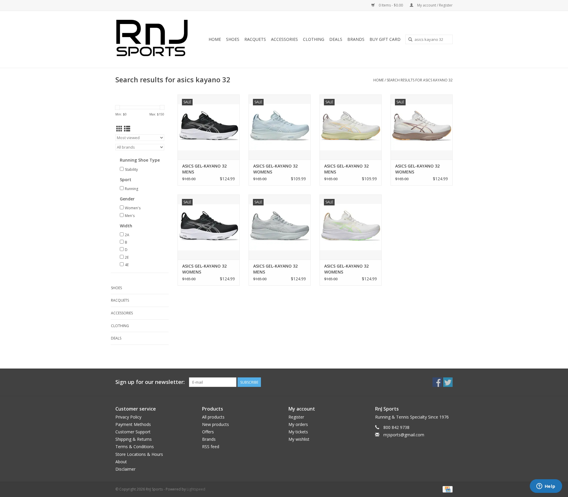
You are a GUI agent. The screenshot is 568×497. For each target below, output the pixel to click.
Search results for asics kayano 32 (420, 80)
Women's (133, 207)
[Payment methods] (446, 488)
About (121, 461)
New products (215, 424)
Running (131, 188)
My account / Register (434, 5)
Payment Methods (133, 424)
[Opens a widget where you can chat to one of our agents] (546, 486)
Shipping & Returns (133, 439)
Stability (131, 169)
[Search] (410, 40)
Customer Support (133, 432)
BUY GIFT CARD (385, 39)
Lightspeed (196, 489)
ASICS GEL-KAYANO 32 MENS (204, 169)
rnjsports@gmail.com (403, 435)
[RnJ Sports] (153, 39)
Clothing (313, 39)
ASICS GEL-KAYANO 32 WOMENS (275, 169)
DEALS (335, 39)
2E (127, 257)
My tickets (298, 432)
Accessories (284, 39)
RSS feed (210, 446)
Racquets (255, 39)
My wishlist (298, 439)
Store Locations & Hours (139, 454)
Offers (208, 432)
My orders (298, 424)
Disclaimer (125, 469)
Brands (355, 39)
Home (215, 39)
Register (296, 417)
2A (127, 234)
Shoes (232, 39)
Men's (130, 215)
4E (127, 264)
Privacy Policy (128, 417)
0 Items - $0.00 (391, 5)
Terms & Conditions (134, 446)
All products (213, 417)
